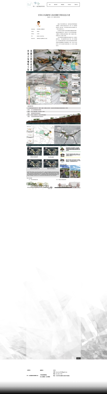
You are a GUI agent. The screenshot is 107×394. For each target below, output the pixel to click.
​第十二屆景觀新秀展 (39, 6)
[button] (55, 4)
